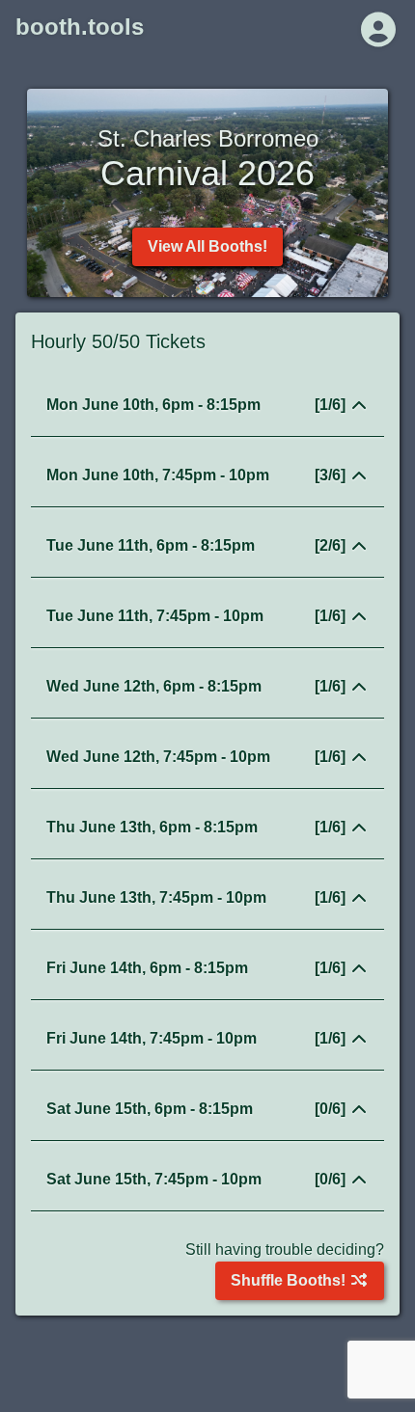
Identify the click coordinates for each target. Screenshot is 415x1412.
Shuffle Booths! (290, 1280)
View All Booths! (207, 246)
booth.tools (79, 27)
